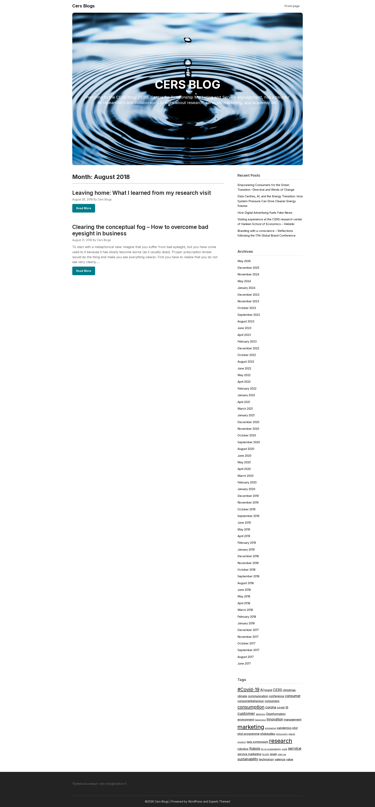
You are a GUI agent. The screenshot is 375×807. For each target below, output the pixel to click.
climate (242, 696)
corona (270, 707)
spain (273, 754)
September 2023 (249, 315)
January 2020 (246, 489)
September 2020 (249, 442)
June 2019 (244, 522)
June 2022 (244, 368)
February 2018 (247, 616)
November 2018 (248, 563)
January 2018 (246, 623)
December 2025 (248, 268)
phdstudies (267, 734)
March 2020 (246, 476)
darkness (260, 714)
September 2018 (248, 576)
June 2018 (244, 590)
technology (266, 759)
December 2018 (248, 556)
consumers (272, 701)
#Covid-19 (248, 689)
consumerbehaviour (251, 701)
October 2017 (246, 643)
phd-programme (249, 734)
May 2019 (244, 529)
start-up (282, 754)
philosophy (282, 734)
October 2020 (247, 435)
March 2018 (245, 610)
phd (294, 728)
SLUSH (265, 754)
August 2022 (246, 361)
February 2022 (247, 388)
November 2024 (248, 274)
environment (246, 719)
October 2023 (247, 308)
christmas (289, 690)
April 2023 (244, 335)
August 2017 (246, 657)
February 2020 (247, 482)
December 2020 (248, 422)
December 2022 (248, 348)
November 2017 (248, 637)
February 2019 (247, 543)
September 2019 (248, 516)
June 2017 (244, 663)
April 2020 (244, 469)
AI (262, 690)
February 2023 (247, 341)
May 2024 (244, 281)
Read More (83, 208)
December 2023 (248, 294)
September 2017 (248, 650)
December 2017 (248, 630)
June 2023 (244, 328)
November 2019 (248, 502)
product (242, 742)
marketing (251, 726)
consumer (293, 696)
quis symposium (257, 742)
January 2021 (246, 415)
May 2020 (244, 462)
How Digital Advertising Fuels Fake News (265, 212)
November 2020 (248, 429)
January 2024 (246, 288)
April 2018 (244, 603)
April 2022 (244, 381)
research (280, 740)
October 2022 (247, 355)
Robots (254, 748)
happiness (260, 720)
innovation (275, 719)
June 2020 (244, 455)
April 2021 (244, 402)
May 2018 (244, 596)
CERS (277, 690)
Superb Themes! (219, 801)
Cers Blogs (83, 5)
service (294, 748)
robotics (243, 749)
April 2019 (244, 536)
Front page (292, 6)
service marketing (249, 754)
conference (276, 696)
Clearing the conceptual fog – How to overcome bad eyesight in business (140, 230)
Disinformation (276, 714)
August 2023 (246, 321)
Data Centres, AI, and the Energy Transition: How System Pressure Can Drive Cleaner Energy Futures (270, 201)
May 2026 (244, 261)
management (292, 719)
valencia (280, 759)
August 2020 (246, 449)
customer (246, 713)
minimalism (270, 728)
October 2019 (246, 509)
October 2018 (246, 569)
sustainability (248, 759)
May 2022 (244, 375)
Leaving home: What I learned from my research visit (141, 193)
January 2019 (246, 549)
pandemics (284, 728)
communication (258, 696)
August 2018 (246, 583)
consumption (251, 706)
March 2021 (245, 408)
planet (291, 734)
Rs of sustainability (271, 749)
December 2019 (248, 496)
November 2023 (248, 301)
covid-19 (282, 707)
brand (268, 690)
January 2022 (246, 395)
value (289, 759)
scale (284, 749)
